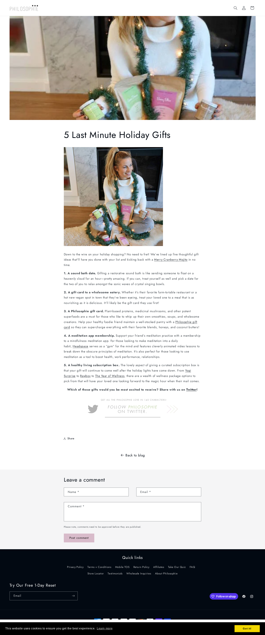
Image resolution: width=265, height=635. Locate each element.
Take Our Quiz (177, 567)
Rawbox (85, 376)
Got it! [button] (247, 628)
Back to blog (135, 455)
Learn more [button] (104, 628)
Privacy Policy (75, 567)
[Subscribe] (73, 595)
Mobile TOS (122, 567)
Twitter (191, 389)
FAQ (192, 567)
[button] (235, 8)
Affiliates (158, 567)
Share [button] (70, 438)
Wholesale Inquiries (138, 573)
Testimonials (115, 573)
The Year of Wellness (110, 376)
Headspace (80, 346)
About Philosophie (166, 573)
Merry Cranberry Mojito (170, 259)
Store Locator (95, 573)
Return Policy (141, 567)
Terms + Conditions (99, 567)
